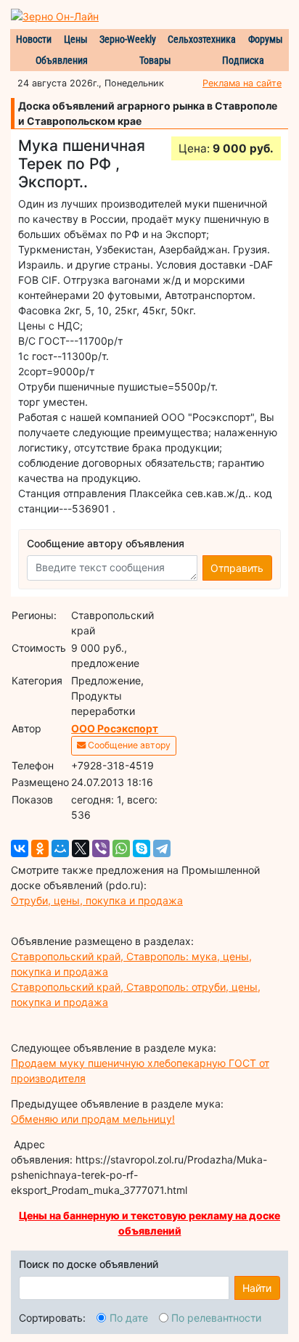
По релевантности (216, 1318)
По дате (129, 1318)
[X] (80, 848)
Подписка (243, 60)
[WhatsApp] (121, 848)
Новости (34, 39)
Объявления (62, 60)
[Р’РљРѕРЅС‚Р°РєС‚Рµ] (19, 848)
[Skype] (141, 848)
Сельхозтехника (202, 39)
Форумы (265, 39)
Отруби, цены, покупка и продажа (97, 900)
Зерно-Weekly (127, 39)
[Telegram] (162, 848)
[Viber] (101, 848)
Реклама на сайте (242, 83)
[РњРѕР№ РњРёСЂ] (60, 848)
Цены (76, 39)
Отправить (236, 568)
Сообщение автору (128, 745)
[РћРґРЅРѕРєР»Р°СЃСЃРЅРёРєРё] (40, 848)
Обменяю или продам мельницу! (93, 1119)
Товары (155, 60)
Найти (256, 1288)
